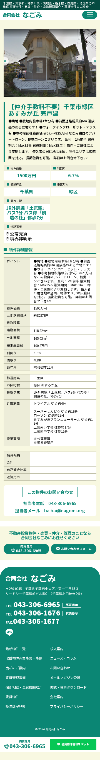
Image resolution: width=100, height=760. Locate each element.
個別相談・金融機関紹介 (24, 685)
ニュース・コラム (63, 656)
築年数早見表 (16, 704)
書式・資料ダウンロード (68, 685)
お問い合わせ (60, 665)
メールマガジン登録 (65, 675)
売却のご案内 (16, 665)
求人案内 (56, 646)
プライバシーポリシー (66, 704)
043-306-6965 (62, 501)
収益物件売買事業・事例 (24, 656)
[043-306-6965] (25, 742)
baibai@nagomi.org (64, 508)
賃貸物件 (12, 694)
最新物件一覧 (16, 646)
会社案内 (56, 694)
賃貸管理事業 (16, 675)
